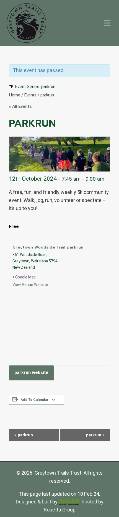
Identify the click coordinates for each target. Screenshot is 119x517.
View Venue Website (30, 285)
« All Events (20, 106)
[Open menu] (106, 23)
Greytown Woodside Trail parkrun (47, 247)
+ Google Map (24, 277)
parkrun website (31, 372)
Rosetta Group (60, 510)
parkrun (23, 435)
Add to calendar (34, 399)
